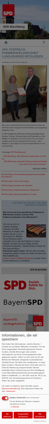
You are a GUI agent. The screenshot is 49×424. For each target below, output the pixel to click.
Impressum (10, 391)
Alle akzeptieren (40, 415)
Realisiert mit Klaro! (40, 421)
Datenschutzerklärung (11, 388)
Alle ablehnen (7, 415)
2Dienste (14, 407)
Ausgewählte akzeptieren (23, 415)
